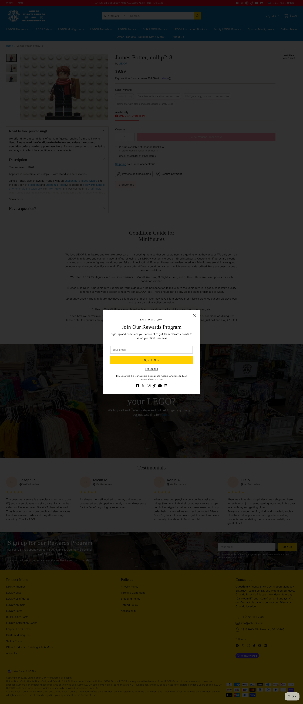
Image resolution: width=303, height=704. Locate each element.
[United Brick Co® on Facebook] (137, 386)
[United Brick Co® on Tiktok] (154, 386)
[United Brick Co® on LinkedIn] (165, 386)
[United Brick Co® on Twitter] (143, 386)
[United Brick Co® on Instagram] (149, 386)
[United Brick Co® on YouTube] (160, 386)
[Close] (194, 315)
